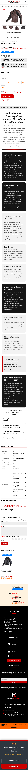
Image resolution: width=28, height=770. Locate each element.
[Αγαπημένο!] (3, 100)
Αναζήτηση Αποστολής (9, 618)
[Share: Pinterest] (15, 37)
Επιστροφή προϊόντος (14, 660)
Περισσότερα (4, 67)
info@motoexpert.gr (9, 710)
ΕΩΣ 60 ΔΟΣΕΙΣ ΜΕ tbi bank (17, 603)
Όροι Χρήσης (20, 754)
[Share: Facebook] (8, 37)
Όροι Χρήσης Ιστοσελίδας (10, 621)
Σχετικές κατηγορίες (20, 107)
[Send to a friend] (21, 37)
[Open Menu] (3, 2)
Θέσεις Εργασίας (8, 631)
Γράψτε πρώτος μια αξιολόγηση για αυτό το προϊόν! (13, 48)
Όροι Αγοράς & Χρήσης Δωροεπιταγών (13, 627)
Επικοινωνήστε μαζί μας (10, 633)
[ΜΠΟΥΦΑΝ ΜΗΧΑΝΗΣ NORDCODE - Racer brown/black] (14, 16)
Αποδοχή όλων (14, 766)
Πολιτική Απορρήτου (9, 619)
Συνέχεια (5, 543)
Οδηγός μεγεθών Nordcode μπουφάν (12, 92)
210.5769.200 (8, 707)
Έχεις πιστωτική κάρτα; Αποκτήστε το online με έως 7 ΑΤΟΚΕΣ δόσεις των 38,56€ (13, 60)
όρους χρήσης (13, 687)
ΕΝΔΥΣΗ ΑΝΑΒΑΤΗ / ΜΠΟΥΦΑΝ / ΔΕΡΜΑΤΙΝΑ (15, 506)
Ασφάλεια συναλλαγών (9, 622)
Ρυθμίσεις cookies (14, 760)
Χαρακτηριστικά (10, 107)
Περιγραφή (3, 107)
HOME (2, 6)
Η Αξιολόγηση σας (6, 526)
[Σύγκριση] (8, 100)
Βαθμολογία (5, 539)
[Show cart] (25, 2)
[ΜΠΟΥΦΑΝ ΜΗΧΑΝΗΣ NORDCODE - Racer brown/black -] (4, 28)
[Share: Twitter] (12, 37)
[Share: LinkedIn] (18, 37)
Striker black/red (6, 571)
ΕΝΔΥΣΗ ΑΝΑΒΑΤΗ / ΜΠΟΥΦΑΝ (11, 505)
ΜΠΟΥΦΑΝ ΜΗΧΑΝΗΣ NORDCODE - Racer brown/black (16, 6)
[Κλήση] (22, 2)
